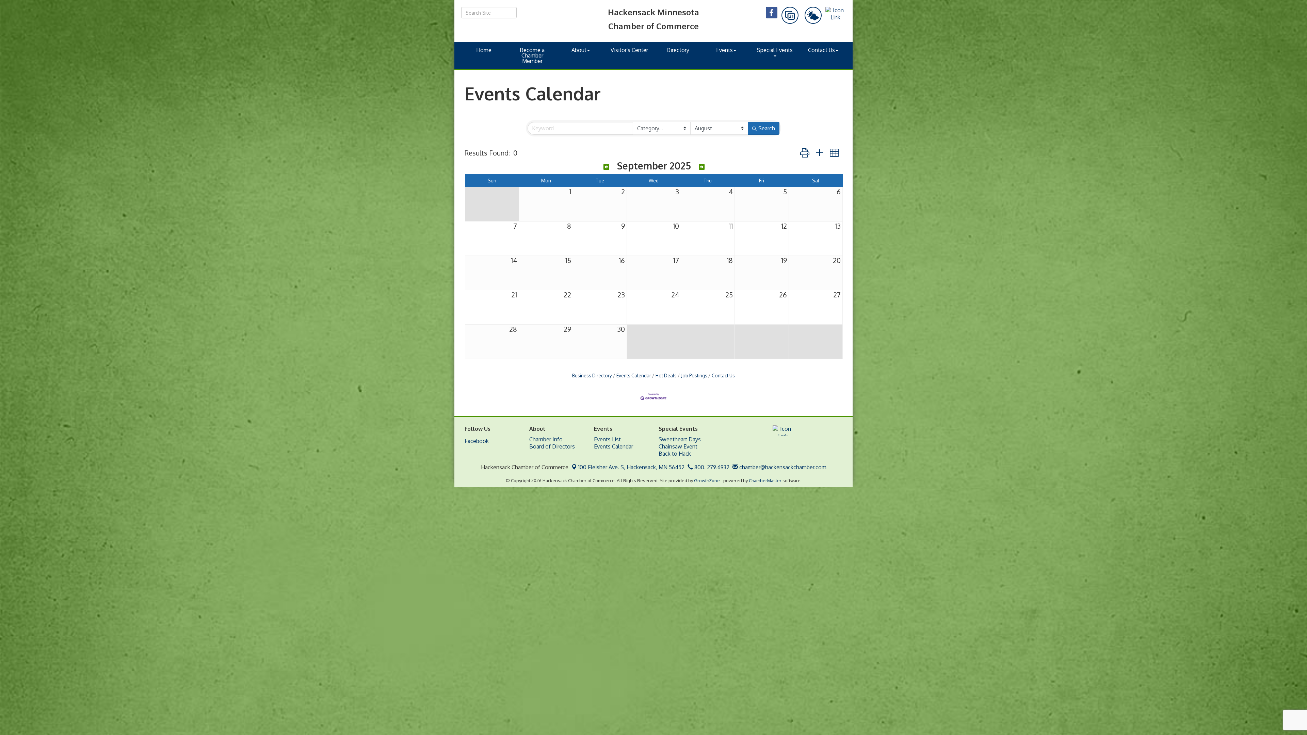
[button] (805, 153)
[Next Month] (701, 167)
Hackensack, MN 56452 (631, 467)
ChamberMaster (765, 480)
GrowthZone (707, 480)
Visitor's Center (629, 50)
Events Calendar (633, 375)
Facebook (477, 441)
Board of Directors (552, 446)
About (578, 50)
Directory (677, 50)
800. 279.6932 (711, 467)
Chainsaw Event (678, 446)
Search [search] (766, 128)
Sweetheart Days (680, 439)
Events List (607, 439)
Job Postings (694, 375)
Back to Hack (675, 453)
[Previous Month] (606, 167)
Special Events (775, 50)
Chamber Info (546, 439)
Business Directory (592, 375)
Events (724, 50)
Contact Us (821, 50)
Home (483, 50)
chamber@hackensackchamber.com (782, 467)
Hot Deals (666, 375)
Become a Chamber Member (532, 55)
